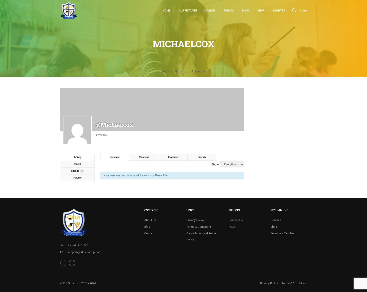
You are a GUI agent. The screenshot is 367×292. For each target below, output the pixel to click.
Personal (114, 157)
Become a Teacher (282, 233)
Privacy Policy (195, 220)
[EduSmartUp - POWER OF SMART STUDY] (68, 10)
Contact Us (235, 220)
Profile (77, 163)
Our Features (188, 10)
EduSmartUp (71, 283)
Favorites (173, 157)
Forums (180, 71)
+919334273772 (78, 245)
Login (303, 10)
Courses (209, 10)
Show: (215, 164)
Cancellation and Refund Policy (201, 236)
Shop (261, 10)
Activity (77, 157)
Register (279, 10)
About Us (150, 220)
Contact (149, 233)
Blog (245, 10)
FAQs (231, 226)
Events (229, 10)
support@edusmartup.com (84, 252)
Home (166, 10)
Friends (76, 170)
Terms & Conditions (199, 226)
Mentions (144, 157)
